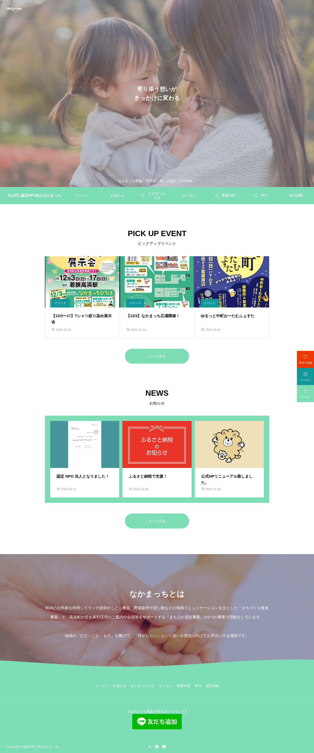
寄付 (198, 686)
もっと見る (157, 356)
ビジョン (189, 195)
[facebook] (157, 746)
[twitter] (149, 746)
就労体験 (296, 195)
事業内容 (183, 686)
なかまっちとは (142, 686)
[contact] (164, 746)
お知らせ (118, 195)
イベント (82, 195)
